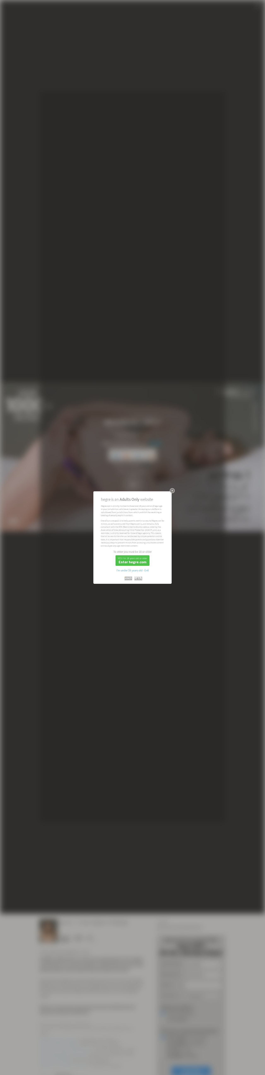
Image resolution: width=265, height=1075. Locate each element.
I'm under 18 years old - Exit (133, 570)
